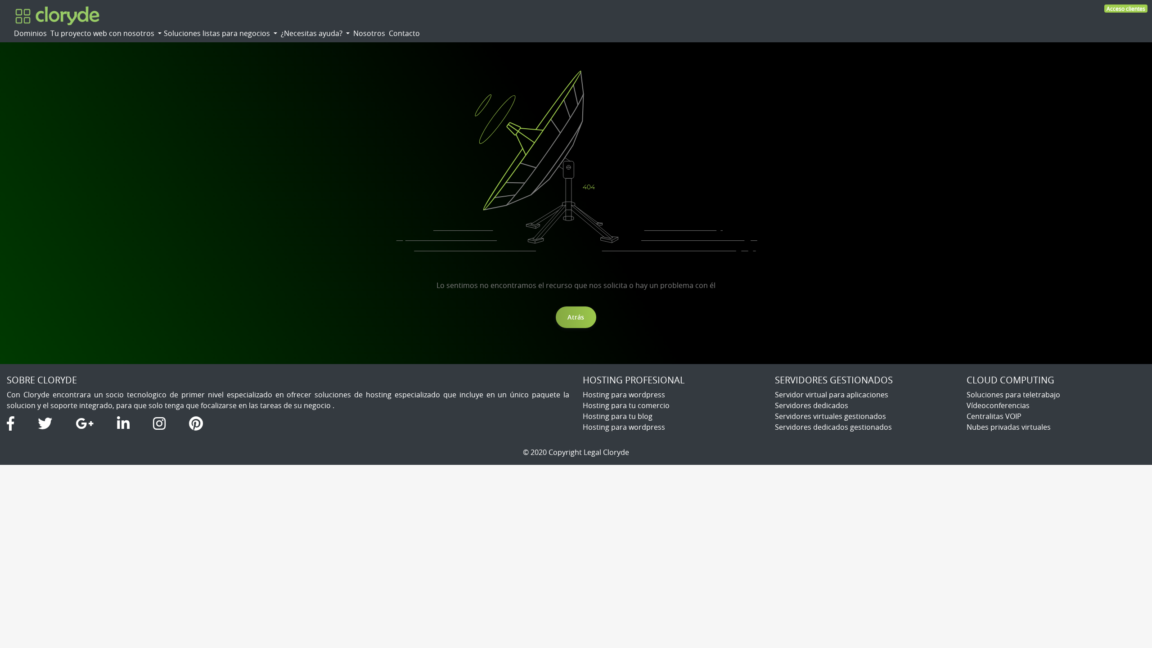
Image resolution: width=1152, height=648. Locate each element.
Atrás (575, 317)
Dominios (30, 33)
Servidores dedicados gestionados (833, 427)
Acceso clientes (1126, 8)
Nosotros (369, 33)
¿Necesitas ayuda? (312, 33)
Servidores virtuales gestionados (830, 416)
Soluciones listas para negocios (218, 33)
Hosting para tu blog (617, 416)
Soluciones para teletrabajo (1013, 395)
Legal (592, 452)
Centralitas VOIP (994, 416)
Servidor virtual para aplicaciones (831, 395)
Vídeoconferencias (998, 405)
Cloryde (616, 452)
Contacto (404, 33)
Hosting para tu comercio (626, 405)
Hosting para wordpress (624, 395)
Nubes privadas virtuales (1009, 427)
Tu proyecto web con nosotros (103, 33)
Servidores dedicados (811, 405)
